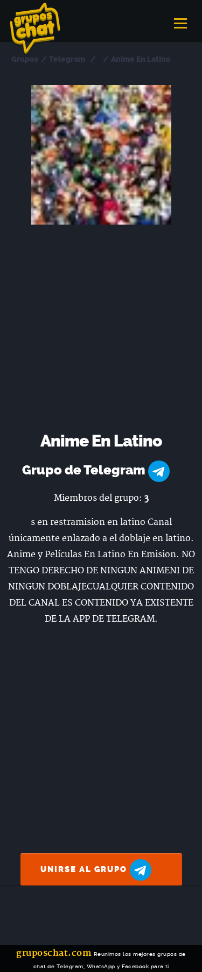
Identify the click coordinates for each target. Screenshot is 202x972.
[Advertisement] (101, 330)
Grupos (24, 59)
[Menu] (180, 20)
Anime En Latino (141, 59)
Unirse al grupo (85, 869)
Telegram (67, 59)
